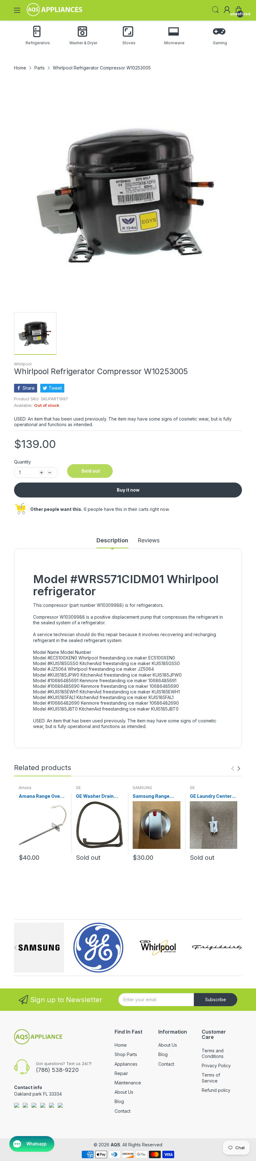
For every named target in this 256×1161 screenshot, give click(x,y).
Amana (25, 787)
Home (121, 1045)
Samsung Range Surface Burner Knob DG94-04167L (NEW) (156, 796)
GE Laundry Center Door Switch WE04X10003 (211, 796)
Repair (121, 1073)
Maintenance (128, 1082)
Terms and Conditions (213, 1053)
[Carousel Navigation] (235, 768)
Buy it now (128, 489)
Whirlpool (23, 364)
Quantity (22, 461)
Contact (122, 1111)
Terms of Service (211, 1077)
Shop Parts (126, 1054)
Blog (119, 1101)
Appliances (126, 1064)
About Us (124, 1092)
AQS (115, 1144)
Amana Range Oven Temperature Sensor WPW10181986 (42, 796)
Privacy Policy (216, 1065)
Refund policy (216, 1090)
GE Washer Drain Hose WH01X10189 (97, 796)
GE (78, 787)
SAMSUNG (142, 787)
